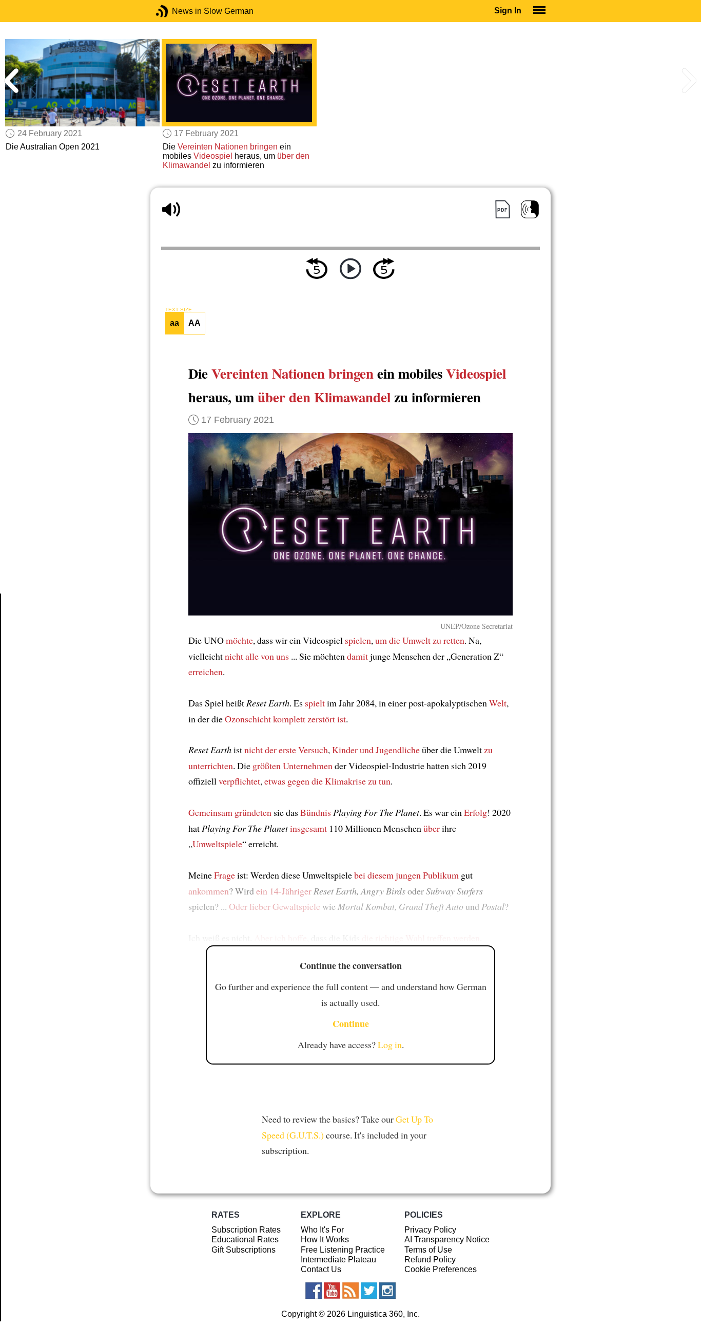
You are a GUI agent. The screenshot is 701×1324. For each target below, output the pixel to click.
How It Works (325, 1239)
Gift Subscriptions (243, 1249)
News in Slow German (177, 11)
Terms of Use (428, 1249)
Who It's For (322, 1229)
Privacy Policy (430, 1229)
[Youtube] (332, 1290)
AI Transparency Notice (447, 1239)
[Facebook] (313, 1290)
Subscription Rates (246, 1229)
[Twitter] (369, 1290)
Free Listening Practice (343, 1249)
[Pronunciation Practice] (529, 209)
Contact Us (321, 1269)
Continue (351, 1023)
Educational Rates (245, 1239)
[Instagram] (387, 1290)
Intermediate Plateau (338, 1259)
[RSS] (350, 1290)
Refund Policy (430, 1259)
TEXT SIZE (178, 309)
